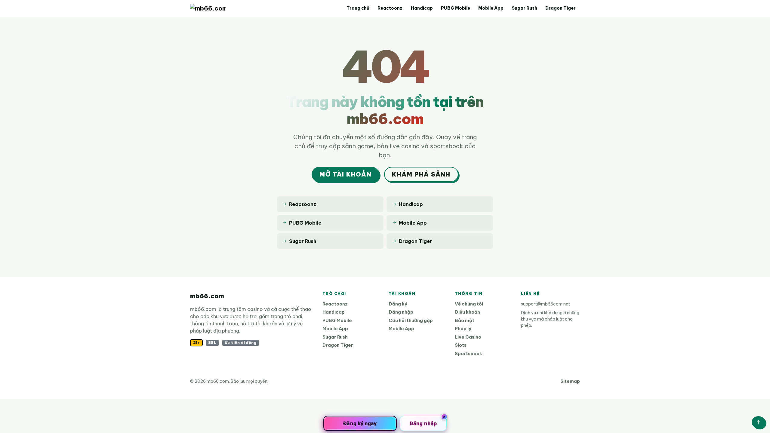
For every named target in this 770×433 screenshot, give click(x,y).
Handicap (422, 8)
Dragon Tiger (560, 8)
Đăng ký (398, 304)
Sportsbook (468, 353)
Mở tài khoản (345, 174)
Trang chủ (357, 8)
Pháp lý (463, 328)
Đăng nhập (401, 312)
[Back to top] (758, 422)
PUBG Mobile (455, 8)
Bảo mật (464, 320)
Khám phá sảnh (421, 174)
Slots (461, 345)
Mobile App (491, 8)
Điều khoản (467, 312)
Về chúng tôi (469, 304)
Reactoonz (389, 8)
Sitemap (570, 381)
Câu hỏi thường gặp (411, 320)
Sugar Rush (524, 8)
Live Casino (468, 337)
